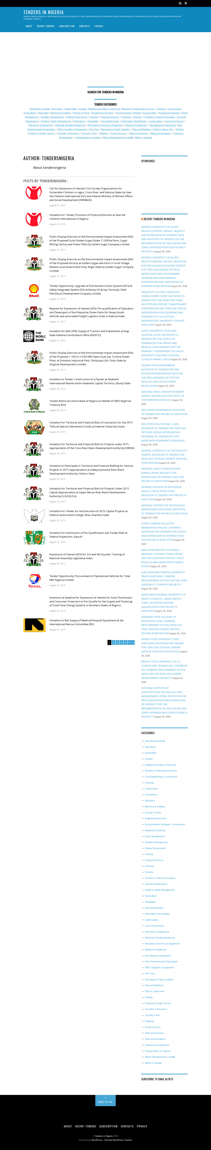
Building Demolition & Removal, (104, 109)
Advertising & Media (40, 109)
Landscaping (155, 121)
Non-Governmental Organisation (161, 961)
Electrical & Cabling (60, 113)
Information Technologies (134, 121)
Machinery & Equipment (40, 125)
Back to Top (105, 1102)
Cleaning (161, 109)
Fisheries (126, 117)
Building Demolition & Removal (160, 764)
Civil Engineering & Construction (161, 776)
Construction (174, 109)
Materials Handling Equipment (70, 125)
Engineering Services (103, 113)
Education (44, 113)
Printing (179, 129)
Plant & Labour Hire (163, 129)
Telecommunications (160, 133)
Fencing (94, 117)
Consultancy (30, 113)
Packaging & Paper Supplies (115, 129)
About (29, 26)
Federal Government (76, 117)
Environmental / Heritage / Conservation (136, 113)
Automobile (70, 109)
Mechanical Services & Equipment (105, 125)
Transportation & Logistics (88, 137)
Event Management (155, 836)
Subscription (67, 26)
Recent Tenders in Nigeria (159, 219)
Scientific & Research (68, 133)
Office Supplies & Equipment (72, 129)
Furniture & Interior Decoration (159, 117)
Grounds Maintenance (156, 884)
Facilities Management (52, 117)
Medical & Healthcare (136, 125)
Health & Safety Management (56, 121)
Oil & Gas (94, 129)
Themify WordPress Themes (118, 1140)
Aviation (83, 109)
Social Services (118, 133)
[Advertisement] (105, 60)
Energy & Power (81, 113)
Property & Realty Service (41, 133)
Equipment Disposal (169, 113)
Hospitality (93, 121)
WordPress (96, 1140)
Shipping (103, 133)
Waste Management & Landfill (118, 137)
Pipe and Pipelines (141, 129)
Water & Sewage (143, 137)
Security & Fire (89, 133)
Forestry (137, 117)
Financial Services (109, 117)
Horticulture (79, 121)
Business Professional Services (161, 770)
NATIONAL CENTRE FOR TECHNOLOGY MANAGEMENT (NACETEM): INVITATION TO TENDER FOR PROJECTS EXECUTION (164, 509)
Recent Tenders (46, 26)
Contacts (84, 26)
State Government (138, 133)
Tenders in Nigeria (104, 1136)
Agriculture (57, 109)
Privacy (99, 26)
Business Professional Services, (138, 109)
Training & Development (157, 1045)
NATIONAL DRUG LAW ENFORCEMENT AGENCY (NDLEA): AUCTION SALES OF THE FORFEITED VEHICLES (162, 396)
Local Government (174, 121)
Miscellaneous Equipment (163, 125)
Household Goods (110, 121)
